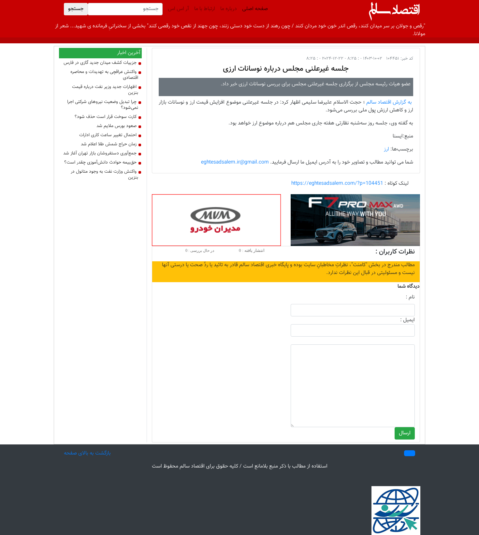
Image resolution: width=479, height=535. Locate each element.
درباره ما (228, 9)
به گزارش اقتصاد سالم (389, 102)
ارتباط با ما (204, 9)
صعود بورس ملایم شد (116, 126)
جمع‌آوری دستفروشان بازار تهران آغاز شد (100, 153)
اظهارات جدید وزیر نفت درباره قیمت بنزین (105, 89)
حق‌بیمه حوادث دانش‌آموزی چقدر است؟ (100, 162)
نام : (410, 297)
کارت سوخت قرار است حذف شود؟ (106, 117)
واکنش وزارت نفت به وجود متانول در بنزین (104, 174)
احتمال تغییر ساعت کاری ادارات (108, 135)
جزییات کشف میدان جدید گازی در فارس (100, 62)
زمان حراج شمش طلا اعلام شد (109, 144)
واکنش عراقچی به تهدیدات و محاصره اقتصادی (104, 74)
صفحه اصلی (254, 9)
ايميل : (407, 320)
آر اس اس (178, 9)
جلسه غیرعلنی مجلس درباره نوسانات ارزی (286, 69)
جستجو (75, 9)
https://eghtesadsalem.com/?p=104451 (337, 184)
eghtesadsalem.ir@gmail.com (235, 162)
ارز (386, 149)
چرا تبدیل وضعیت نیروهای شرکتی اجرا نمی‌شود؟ (102, 104)
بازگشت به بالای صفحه (87, 453)
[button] (409, 453)
